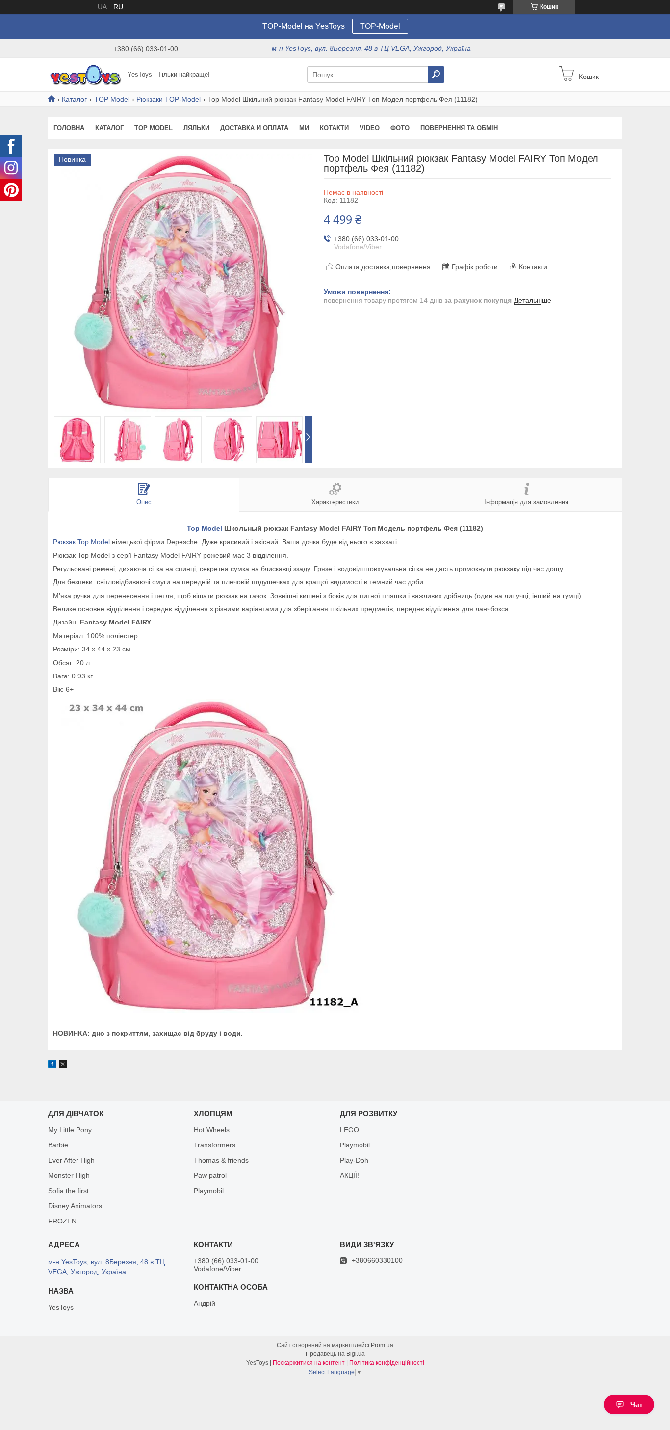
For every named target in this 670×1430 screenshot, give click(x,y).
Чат (636, 1404)
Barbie (58, 1145)
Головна (68, 127)
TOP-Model (380, 26)
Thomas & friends (221, 1160)
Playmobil (209, 1191)
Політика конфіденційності (386, 1362)
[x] (63, 1065)
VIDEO (370, 127)
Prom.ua (382, 1345)
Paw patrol (210, 1175)
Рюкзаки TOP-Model (168, 99)
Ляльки (196, 127)
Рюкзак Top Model (81, 542)
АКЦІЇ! (349, 1175)
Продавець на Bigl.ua (335, 1354)
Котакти (334, 127)
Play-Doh (354, 1160)
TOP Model (111, 99)
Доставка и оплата (254, 127)
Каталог (74, 99)
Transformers (214, 1145)
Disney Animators (75, 1206)
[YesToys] (85, 74)
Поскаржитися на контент (309, 1362)
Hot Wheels (212, 1130)
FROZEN (62, 1221)
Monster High (69, 1175)
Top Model (204, 528)
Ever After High (71, 1160)
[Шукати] (436, 74)
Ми (304, 127)
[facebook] (52, 1065)
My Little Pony (70, 1130)
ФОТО (400, 127)
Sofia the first (68, 1191)
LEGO (349, 1130)
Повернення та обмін (459, 127)
